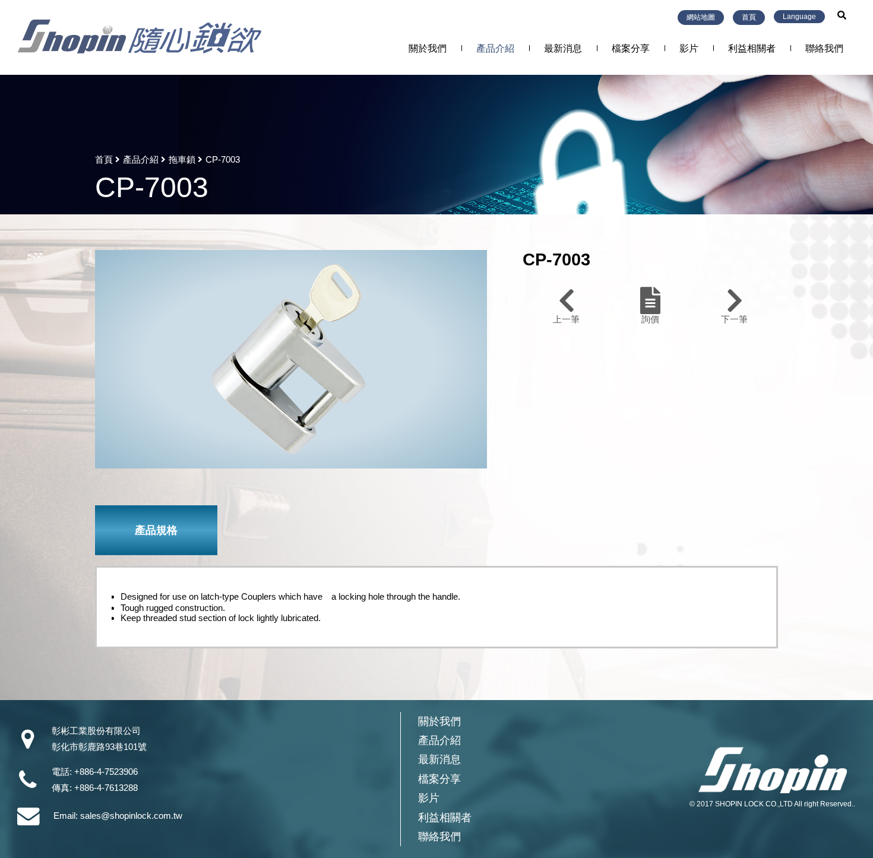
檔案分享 (631, 48)
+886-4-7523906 (106, 772)
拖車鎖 (182, 159)
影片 (688, 48)
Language (799, 16)
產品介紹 (495, 48)
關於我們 (428, 48)
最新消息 (563, 48)
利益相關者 (752, 48)
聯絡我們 (824, 48)
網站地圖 (701, 17)
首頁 (749, 17)
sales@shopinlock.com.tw (131, 815)
